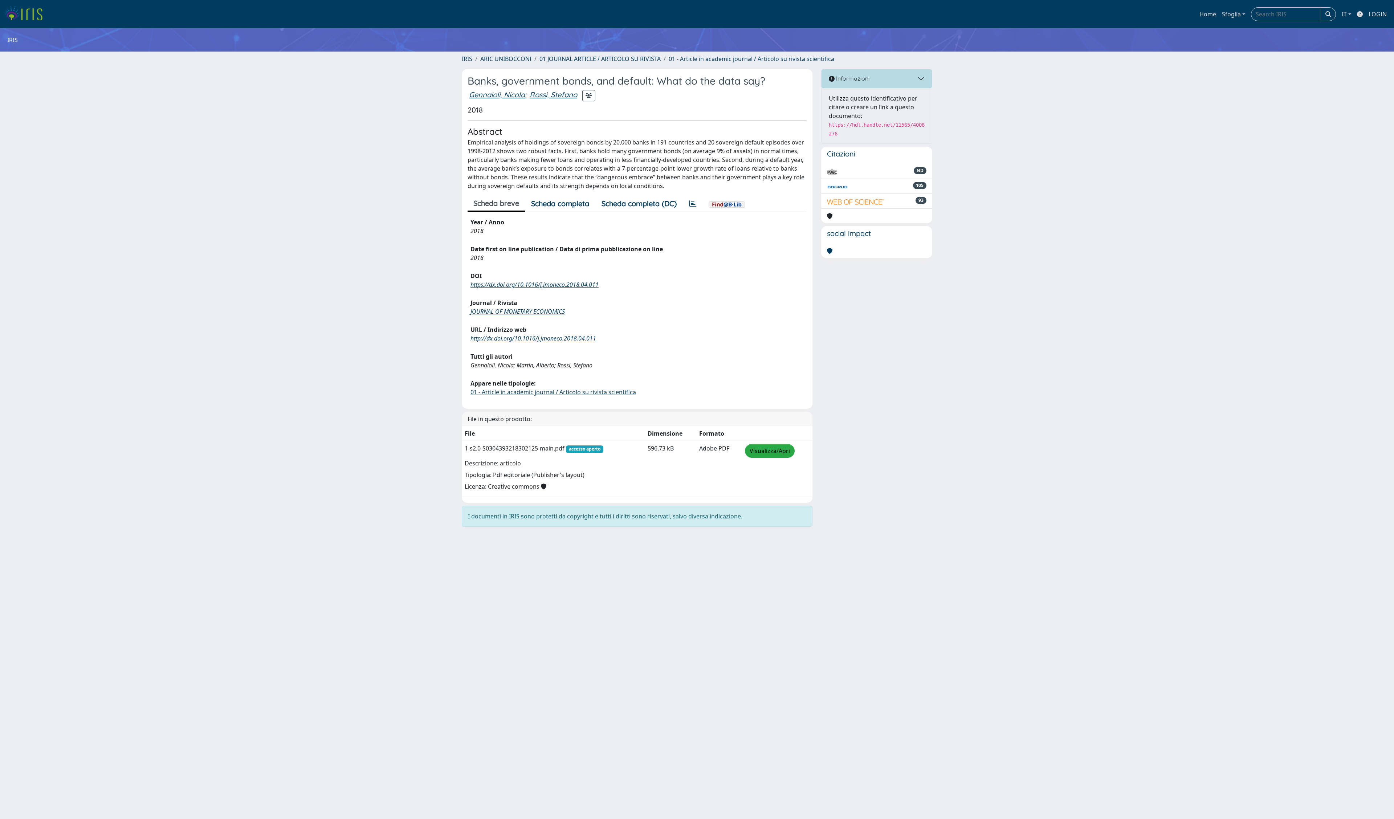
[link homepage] (26, 14)
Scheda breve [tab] (496, 203)
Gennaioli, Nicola (497, 94)
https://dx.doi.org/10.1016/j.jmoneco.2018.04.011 (534, 285)
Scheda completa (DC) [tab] (639, 203)
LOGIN (1378, 14)
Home (1207, 14)
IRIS (467, 59)
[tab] (692, 203)
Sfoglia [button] (1231, 14)
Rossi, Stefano (553, 94)
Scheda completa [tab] (560, 203)
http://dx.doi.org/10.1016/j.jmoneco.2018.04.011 (533, 338)
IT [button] (1344, 14)
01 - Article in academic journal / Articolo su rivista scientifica (751, 59)
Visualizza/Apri (770, 451)
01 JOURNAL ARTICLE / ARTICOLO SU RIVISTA (600, 59)
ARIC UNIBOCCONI (505, 59)
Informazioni (852, 78)
